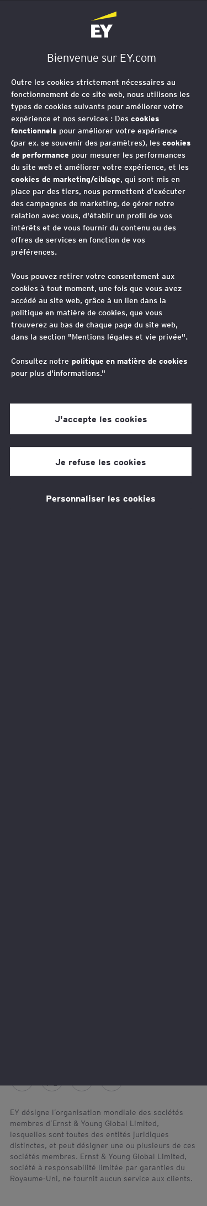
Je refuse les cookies (100, 461)
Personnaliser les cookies (101, 498)
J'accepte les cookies (101, 419)
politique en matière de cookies (130, 361)
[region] (103, 542)
